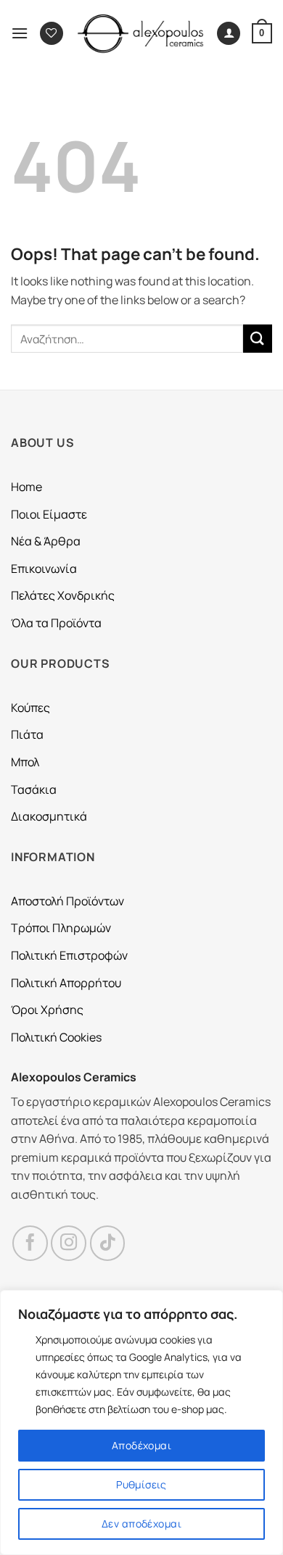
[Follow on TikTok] (108, 1243)
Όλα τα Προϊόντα (56, 623)
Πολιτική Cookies (56, 1037)
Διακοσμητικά (49, 816)
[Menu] (19, 33)
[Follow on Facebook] (30, 1243)
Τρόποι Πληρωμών (61, 928)
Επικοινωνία (44, 569)
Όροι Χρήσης (47, 1010)
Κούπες (30, 708)
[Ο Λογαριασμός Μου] (228, 34)
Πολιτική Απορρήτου (66, 983)
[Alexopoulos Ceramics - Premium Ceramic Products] (141, 34)
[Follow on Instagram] (68, 1243)
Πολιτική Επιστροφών (69, 955)
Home (26, 487)
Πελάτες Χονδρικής (63, 595)
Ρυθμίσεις (141, 1484)
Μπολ (25, 762)
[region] (141, 1422)
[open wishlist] (51, 34)
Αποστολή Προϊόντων (67, 901)
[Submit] (257, 338)
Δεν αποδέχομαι (141, 1523)
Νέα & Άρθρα (46, 541)
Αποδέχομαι (141, 1445)
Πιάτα (27, 734)
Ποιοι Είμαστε (49, 514)
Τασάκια (34, 789)
